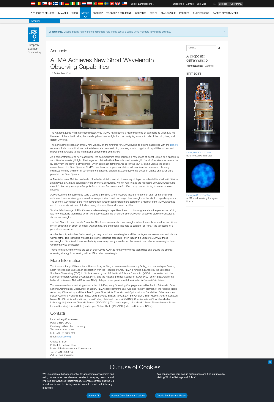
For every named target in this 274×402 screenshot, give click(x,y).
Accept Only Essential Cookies (128, 395)
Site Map (201, 3)
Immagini (63, 13)
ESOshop (98, 13)
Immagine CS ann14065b (198, 195)
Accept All (93, 395)
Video (75, 13)
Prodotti (184, 13)
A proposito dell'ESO (42, 13)
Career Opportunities (225, 13)
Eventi (153, 13)
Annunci (35, 20)
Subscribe (178, 3)
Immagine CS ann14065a (198, 152)
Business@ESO (201, 13)
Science (223, 3)
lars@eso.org (64, 336)
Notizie (85, 13)
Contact (190, 3)
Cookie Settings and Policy (171, 395)
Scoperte (140, 13)
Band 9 (174, 144)
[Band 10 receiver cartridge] (114, 103)
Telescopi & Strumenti (119, 13)
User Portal (236, 3)
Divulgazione (168, 13)
